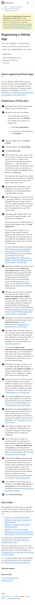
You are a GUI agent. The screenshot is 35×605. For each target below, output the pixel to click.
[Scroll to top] (31, 601)
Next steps (7, 502)
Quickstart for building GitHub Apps (17, 517)
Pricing (3, 598)
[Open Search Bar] (27, 2)
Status (28, 596)
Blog (18, 598)
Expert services (11, 598)
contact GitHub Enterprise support (21, 28)
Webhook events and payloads (18, 478)
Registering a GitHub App (11, 8)
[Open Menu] (32, 2)
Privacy (22, 596)
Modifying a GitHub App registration (17, 562)
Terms (16, 596)
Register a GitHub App (10, 10)
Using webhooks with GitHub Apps (17, 392)
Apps (5, 7)
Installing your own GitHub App (12, 552)
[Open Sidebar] (2, 8)
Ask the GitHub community (11, 578)
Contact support (8, 580)
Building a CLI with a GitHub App (16, 529)
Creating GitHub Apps (15, 7)
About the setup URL (12, 344)
